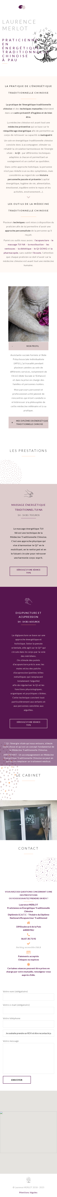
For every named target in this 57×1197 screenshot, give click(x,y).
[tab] (28, 346)
